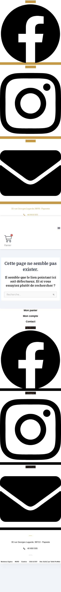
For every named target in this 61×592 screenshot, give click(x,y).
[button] (59, 228)
